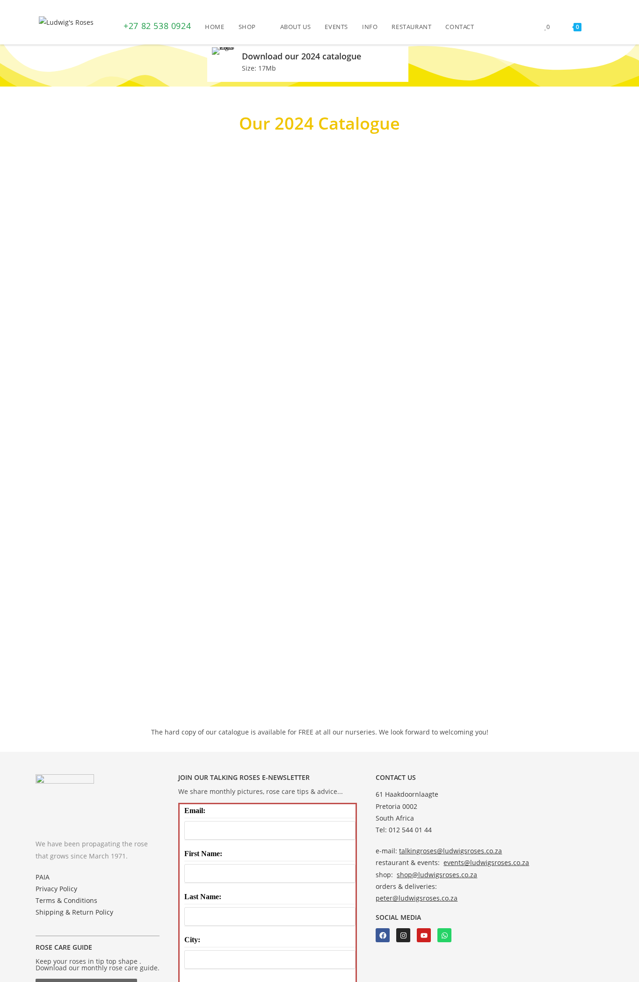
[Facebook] (383, 935)
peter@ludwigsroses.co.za (416, 898)
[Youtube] (424, 935)
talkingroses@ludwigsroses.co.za (450, 850)
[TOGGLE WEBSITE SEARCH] (597, 26)
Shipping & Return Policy (74, 912)
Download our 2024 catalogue (301, 56)
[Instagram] (403, 935)
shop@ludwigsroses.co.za (437, 874)
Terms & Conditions (66, 900)
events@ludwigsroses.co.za (486, 862)
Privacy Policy (56, 888)
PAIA (43, 877)
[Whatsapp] (444, 935)
